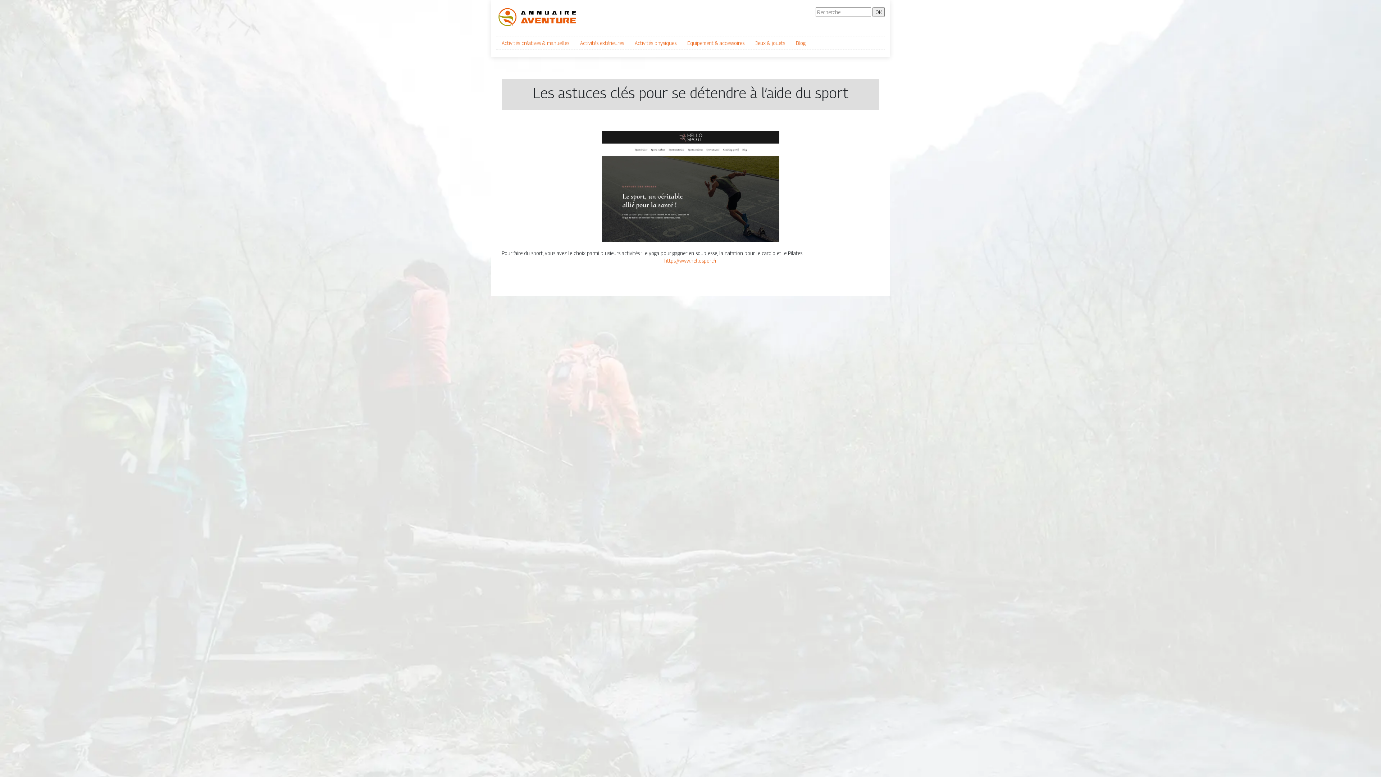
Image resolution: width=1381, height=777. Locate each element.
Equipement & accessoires (715, 43)
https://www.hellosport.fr (690, 261)
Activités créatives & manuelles (535, 43)
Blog (801, 43)
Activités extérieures (602, 43)
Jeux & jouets (770, 43)
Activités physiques (655, 43)
